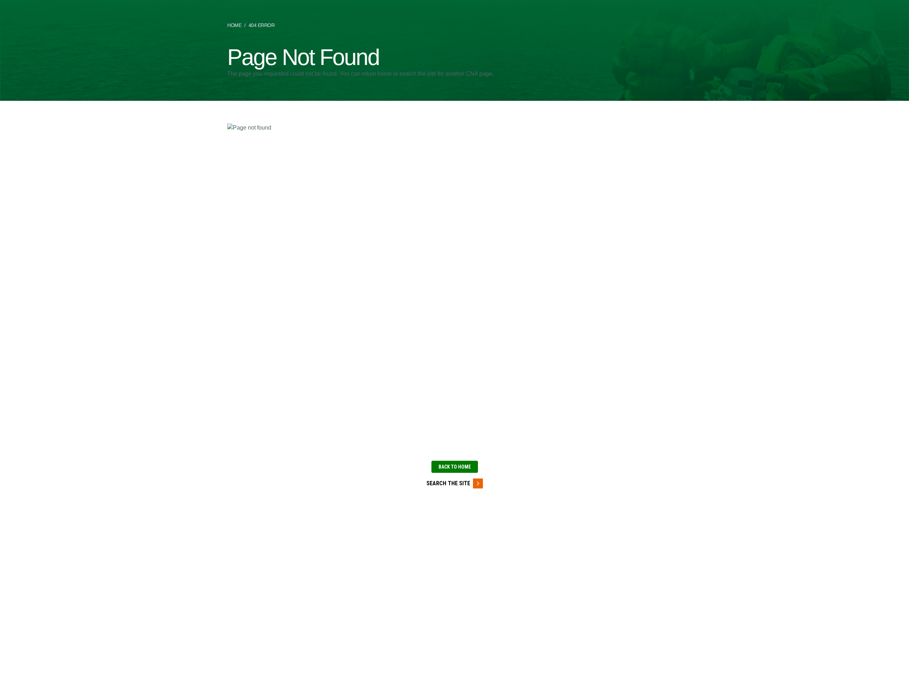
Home (234, 25)
